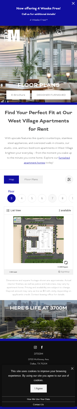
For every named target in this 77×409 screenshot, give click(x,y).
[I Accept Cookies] (72, 369)
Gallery (35, 322)
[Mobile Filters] (69, 179)
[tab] (11, 180)
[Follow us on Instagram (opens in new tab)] (35, 347)
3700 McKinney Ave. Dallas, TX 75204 (38, 361)
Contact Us (38, 404)
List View (16, 210)
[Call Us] (59, 33)
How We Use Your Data (38, 399)
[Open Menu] (69, 32)
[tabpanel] (38, 242)
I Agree (39, 388)
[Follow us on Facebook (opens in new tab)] (41, 347)
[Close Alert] (73, 4)
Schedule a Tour (35, 333)
